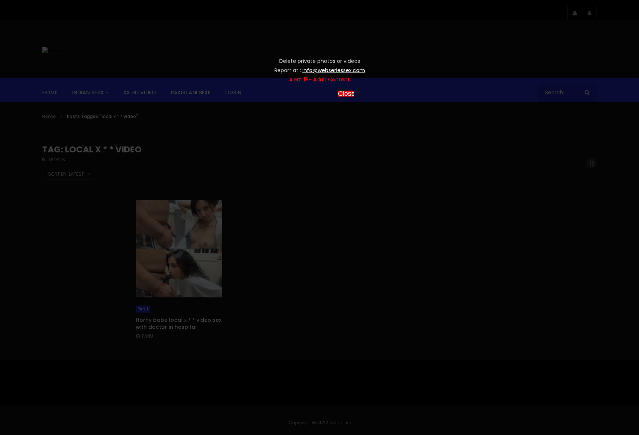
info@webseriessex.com (333, 70)
